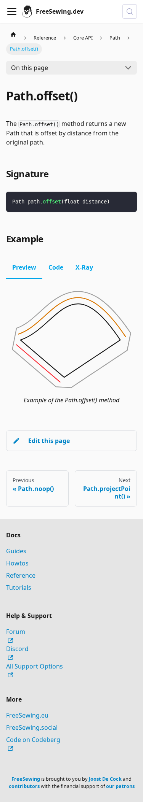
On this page (29, 68)
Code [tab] (55, 267)
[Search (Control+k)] (129, 11)
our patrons (120, 786)
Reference (20, 575)
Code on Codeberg (33, 739)
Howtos (17, 563)
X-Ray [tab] (84, 267)
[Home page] (13, 34)
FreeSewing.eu (27, 715)
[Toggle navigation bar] (12, 11)
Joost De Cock (105, 778)
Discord (17, 649)
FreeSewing (25, 778)
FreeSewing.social (32, 727)
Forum (15, 631)
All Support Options (34, 666)
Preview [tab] (24, 267)
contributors (24, 786)
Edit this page (49, 441)
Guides (16, 551)
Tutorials (18, 587)
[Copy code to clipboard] (127, 201)
